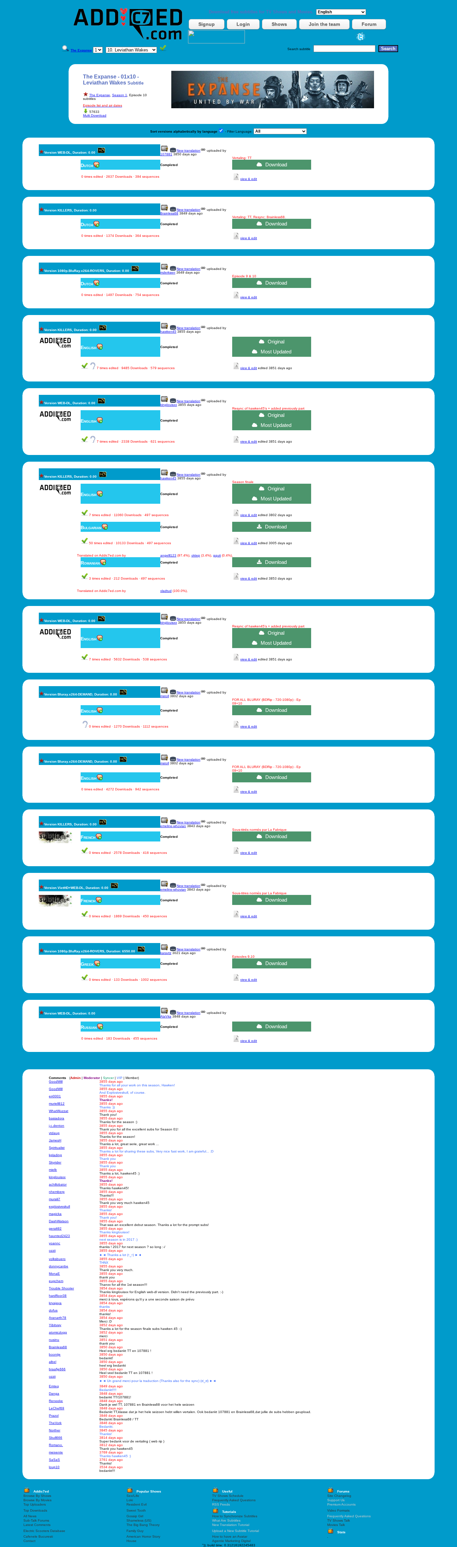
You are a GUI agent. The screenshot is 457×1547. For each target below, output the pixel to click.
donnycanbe (58, 1266)
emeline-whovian (173, 826)
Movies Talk (336, 1525)
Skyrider (55, 1162)
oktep (195, 555)
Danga (54, 1393)
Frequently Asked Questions (234, 1500)
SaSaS (54, 1459)
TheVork (55, 1423)
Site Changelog (339, 1496)
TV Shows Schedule (228, 1496)
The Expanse (99, 95)
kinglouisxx (168, 405)
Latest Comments (37, 1525)
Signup (206, 24)
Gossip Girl (134, 1516)
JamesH (55, 1140)
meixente (56, 1452)
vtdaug (54, 1133)
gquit (217, 555)
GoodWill (56, 1081)
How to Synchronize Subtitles (234, 1516)
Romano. (56, 1445)
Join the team (324, 24)
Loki (129, 1500)
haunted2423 (59, 1236)
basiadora (56, 1118)
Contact (29, 1541)
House (131, 1541)
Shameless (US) (138, 1520)
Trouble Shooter (61, 1288)
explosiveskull (59, 1206)
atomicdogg (58, 1332)
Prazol (54, 1415)
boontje (55, 1354)
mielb (53, 1170)
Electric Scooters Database (44, 1531)
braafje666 (57, 1369)
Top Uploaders (34, 1504)
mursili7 (54, 1199)
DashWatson (59, 1221)
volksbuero (57, 1259)
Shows (279, 24)
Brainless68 (169, 213)
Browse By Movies (37, 1500)
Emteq (54, 1386)
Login (243, 24)
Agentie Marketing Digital (231, 1541)
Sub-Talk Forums (36, 1520)
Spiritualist (57, 1147)
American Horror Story (143, 1536)
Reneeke (56, 1401)
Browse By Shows (37, 1496)
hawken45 (168, 331)
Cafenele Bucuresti (38, 1536)
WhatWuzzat (58, 1111)
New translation (188, 150)
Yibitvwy (55, 1325)
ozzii (52, 1250)
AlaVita (165, 1016)
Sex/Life (132, 1496)
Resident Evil (136, 1504)
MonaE (54, 1273)
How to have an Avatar (229, 1536)
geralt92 (55, 1228)
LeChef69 (56, 1408)
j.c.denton (56, 1125)
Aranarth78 (57, 1318)
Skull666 (55, 1437)
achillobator (58, 1184)
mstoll (164, 696)
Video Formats (338, 1510)
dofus (53, 1310)
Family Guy (135, 1531)
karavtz (165, 953)
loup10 (54, 1467)
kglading (55, 1155)
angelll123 (168, 555)
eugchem (56, 1281)
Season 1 (119, 95)
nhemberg (57, 1192)
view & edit (248, 179)
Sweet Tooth (136, 1510)
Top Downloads (35, 1510)
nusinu (54, 1340)
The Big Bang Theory (143, 1525)
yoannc (54, 1243)
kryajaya (55, 1303)
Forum (369, 24)
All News (29, 1516)
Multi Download (94, 115)
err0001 (55, 1096)
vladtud (166, 591)
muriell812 (57, 1103)
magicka (55, 1214)
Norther (54, 1430)
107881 (166, 154)
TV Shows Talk (338, 1520)
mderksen (167, 272)
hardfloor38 (58, 1295)
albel (52, 1362)
